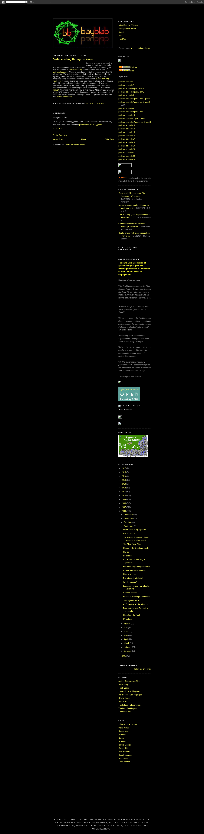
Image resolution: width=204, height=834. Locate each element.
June (126, 631)
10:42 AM (57, 128)
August (127, 624)
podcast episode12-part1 (129, 122)
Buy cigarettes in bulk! (133, 578)
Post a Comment (60, 135)
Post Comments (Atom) (75, 145)
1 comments (100, 103)
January (127, 651)
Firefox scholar (129, 574)
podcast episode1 (126, 82)
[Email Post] (106, 103)
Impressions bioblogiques (129, 691)
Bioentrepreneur (125, 755)
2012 (124, 488)
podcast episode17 (126, 139)
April (126, 639)
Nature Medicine (125, 745)
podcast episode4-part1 (128, 92)
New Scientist (124, 751)
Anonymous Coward (127, 29)
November (128, 518)
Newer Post (58, 139)
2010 (124, 495)
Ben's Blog (123, 684)
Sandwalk (122, 701)
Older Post (109, 139)
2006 (124, 511)
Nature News (123, 731)
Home (83, 139)
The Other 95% (125, 712)
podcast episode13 (126, 125)
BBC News (123, 758)
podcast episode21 (126, 152)
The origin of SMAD (131, 600)
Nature (121, 738)
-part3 (147, 99)
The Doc (122, 39)
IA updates (127, 556)
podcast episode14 (126, 129)
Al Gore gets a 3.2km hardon (135, 604)
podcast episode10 (126, 115)
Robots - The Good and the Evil (137, 548)
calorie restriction (64, 97)
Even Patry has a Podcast (134, 570)
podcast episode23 (126, 159)
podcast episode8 (126, 108)
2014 (124, 480)
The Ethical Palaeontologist (130, 705)
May (126, 635)
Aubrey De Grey (75, 70)
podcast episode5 (126, 95)
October (127, 522)
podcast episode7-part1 (128, 102)
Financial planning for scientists (137, 596)
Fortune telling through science (73, 59)
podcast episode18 (126, 142)
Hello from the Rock (131, 615)
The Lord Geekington (127, 708)
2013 (124, 484)
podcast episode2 (126, 85)
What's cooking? (130, 582)
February (128, 647)
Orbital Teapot (124, 698)
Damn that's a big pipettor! (134, 529)
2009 (124, 499)
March (127, 643)
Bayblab (102, 11)
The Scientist (124, 762)
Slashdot (122, 734)
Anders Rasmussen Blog (129, 681)
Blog (132, 71)
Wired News (123, 728)
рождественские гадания (90, 125)
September (129, 526)
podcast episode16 (126, 136)
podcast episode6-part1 (128, 99)
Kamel (121, 32)
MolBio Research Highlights (130, 695)
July (126, 628)
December (128, 514)
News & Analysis (125, 410)
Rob (120, 35)
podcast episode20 (126, 149)
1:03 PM (89, 103)
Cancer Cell (123, 748)
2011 (124, 492)
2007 (124, 507)
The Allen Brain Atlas (132, 544)
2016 (124, 472)
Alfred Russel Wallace (128, 25)
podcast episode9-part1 (128, 112)
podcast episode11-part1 (128, 118)
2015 (124, 476)
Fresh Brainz (123, 688)
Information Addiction (127, 724)
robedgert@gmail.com (140, 48)
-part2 (141, 88)
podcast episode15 (126, 132)
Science (121, 741)
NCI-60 (126, 552)
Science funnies (130, 593)
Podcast (134, 67)
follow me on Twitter (142, 669)
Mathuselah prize (60, 72)
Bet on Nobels (129, 533)
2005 (124, 656)
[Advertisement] (102, 793)
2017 (124, 468)
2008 (124, 503)
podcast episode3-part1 (128, 88)
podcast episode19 (126, 146)
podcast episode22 (126, 156)
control (56, 90)
